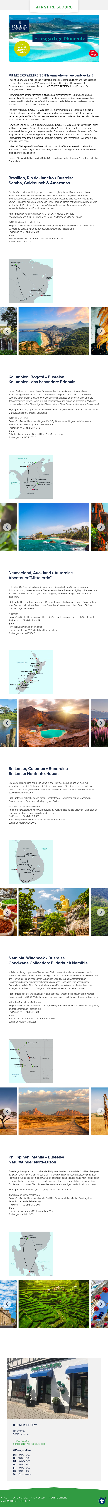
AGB (5, 1498)
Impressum (39, 1498)
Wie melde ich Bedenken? (16, 1501)
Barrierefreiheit (60, 1498)
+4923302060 (21, 1441)
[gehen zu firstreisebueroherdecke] (105, 1499)
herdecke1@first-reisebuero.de (29, 1444)
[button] (101, 331)
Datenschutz (20, 1498)
